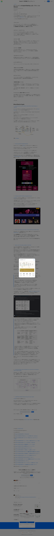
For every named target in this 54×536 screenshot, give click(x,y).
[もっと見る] (33, 274)
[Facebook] (24, 274)
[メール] (27, 274)
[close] (34, 259)
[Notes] (30, 274)
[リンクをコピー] (21, 274)
